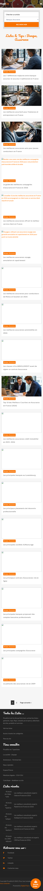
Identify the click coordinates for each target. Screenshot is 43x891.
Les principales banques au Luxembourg (19, 475)
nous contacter (5, 883)
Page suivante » (26, 703)
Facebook (10, 853)
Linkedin (10, 863)
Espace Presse (8, 770)
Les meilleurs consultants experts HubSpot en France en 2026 (25, 816)
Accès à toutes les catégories (13, 733)
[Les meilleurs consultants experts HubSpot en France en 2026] (9, 816)
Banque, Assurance (9, 72)
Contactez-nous (12, 868)
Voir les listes (7, 728)
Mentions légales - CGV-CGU (13, 775)
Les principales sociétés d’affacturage (18, 545)
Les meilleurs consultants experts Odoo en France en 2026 (25, 794)
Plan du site (7, 739)
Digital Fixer (25, 886)
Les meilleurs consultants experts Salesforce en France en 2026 (25, 827)
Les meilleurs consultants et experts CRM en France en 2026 (26, 839)
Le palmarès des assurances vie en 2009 (19, 684)
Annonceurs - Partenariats (12, 760)
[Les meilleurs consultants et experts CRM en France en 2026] (9, 839)
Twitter (10, 858)
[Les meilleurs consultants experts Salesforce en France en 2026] (9, 828)
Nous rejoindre (8, 765)
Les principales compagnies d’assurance (19, 650)
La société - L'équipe (10, 755)
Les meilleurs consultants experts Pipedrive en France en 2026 (25, 805)
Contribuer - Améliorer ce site (13, 780)
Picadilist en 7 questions (11, 749)
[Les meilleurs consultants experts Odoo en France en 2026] (9, 794)
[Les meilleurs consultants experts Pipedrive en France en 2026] (9, 805)
